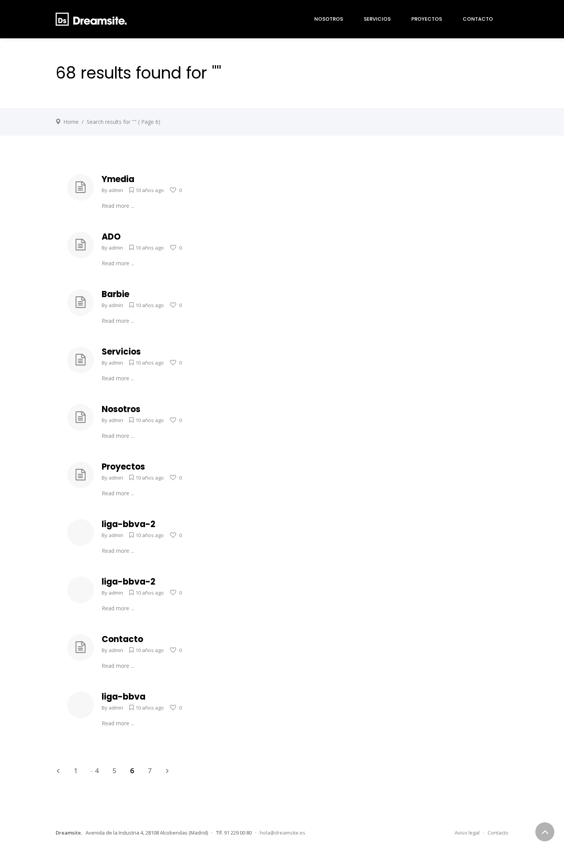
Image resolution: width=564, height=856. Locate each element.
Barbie (115, 294)
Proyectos (123, 467)
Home (71, 121)
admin (116, 190)
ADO (111, 237)
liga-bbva (123, 697)
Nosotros (121, 409)
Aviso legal (467, 832)
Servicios (121, 352)
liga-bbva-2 (128, 524)
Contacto (122, 639)
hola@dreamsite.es (282, 832)
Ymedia (118, 179)
